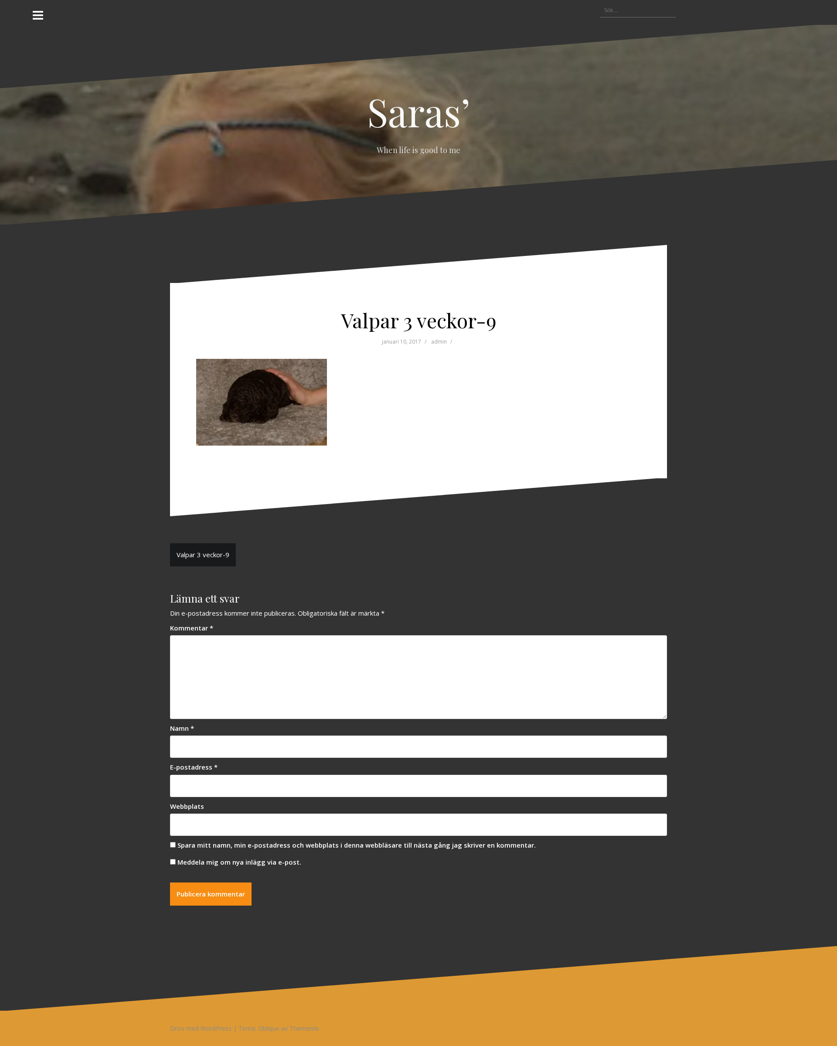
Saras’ (418, 111)
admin (439, 341)
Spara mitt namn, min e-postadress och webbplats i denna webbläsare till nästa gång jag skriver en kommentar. (356, 845)
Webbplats (187, 806)
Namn (182, 728)
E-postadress (194, 767)
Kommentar (191, 628)
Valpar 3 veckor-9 (203, 554)
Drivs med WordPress (200, 1028)
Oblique (268, 1028)
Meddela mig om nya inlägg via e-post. (239, 862)
